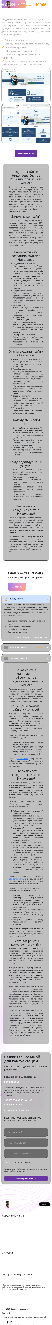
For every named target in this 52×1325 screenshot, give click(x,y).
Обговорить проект (26, 153)
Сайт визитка (8, 1236)
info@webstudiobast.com (16, 1110)
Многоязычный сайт (12, 1247)
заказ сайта (22, 758)
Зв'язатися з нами (41, 637)
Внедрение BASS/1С (11, 1269)
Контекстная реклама (12, 1265)
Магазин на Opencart (12, 1228)
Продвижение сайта (11, 1262)
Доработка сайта (10, 1258)
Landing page (8, 1244)
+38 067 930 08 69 (13, 1100)
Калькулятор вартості (23, 637)
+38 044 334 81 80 (13, 1104)
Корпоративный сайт (12, 1232)
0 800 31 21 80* (26, 3)
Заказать (17, 586)
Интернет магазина (11, 1221)
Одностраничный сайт (13, 1240)
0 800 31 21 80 (11, 1081)
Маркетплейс (8, 1225)
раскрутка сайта (16, 879)
